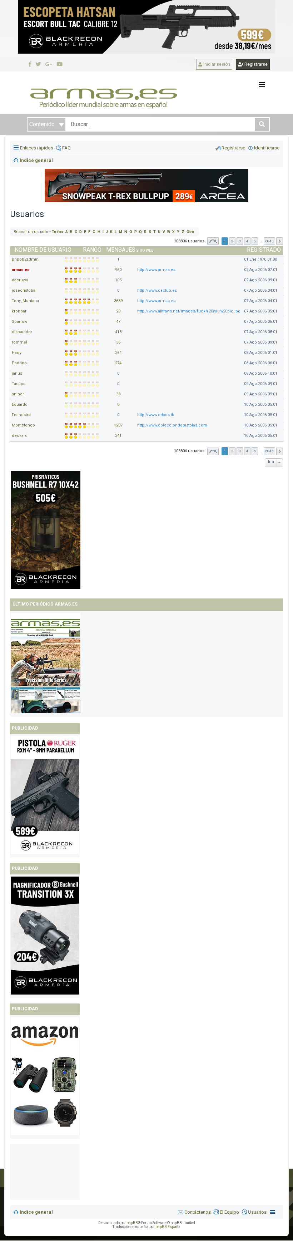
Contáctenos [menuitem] (197, 1212)
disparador (22, 332)
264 (118, 352)
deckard (20, 435)
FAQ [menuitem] (66, 148)
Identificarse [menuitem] (266, 148)
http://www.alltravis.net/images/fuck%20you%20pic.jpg (188, 311)
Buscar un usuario (31, 232)
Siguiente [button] (279, 241)
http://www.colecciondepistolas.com (172, 425)
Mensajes (120, 249)
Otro (190, 232)
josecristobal (24, 290)
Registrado (264, 249)
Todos (57, 232)
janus (17, 373)
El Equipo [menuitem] (229, 1212)
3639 (118, 301)
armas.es (21, 269)
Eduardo (20, 404)
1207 (118, 425)
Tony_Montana (25, 301)
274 (118, 363)
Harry (16, 352)
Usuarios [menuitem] (257, 1212)
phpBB (132, 1223)
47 (118, 321)
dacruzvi (20, 280)
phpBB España (167, 1227)
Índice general (36, 1212)
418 (118, 332)
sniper (18, 394)
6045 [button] (269, 241)
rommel (19, 342)
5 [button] (255, 241)
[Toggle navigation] (262, 84)
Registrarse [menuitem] (233, 148)
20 (118, 311)
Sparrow (19, 321)
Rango (92, 249)
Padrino (19, 363)
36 (118, 342)
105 (118, 280)
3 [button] (240, 241)
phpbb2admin (25, 259)
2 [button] (232, 241)
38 (118, 394)
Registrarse (255, 64)
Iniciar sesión (216, 64)
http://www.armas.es (156, 269)
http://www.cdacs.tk (155, 415)
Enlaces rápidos (36, 148)
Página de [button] (213, 241)
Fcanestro (21, 415)
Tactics (18, 383)
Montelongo (23, 425)
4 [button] (247, 241)
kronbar (19, 311)
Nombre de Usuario (43, 249)
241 (118, 435)
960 (118, 269)
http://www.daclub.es (157, 290)
